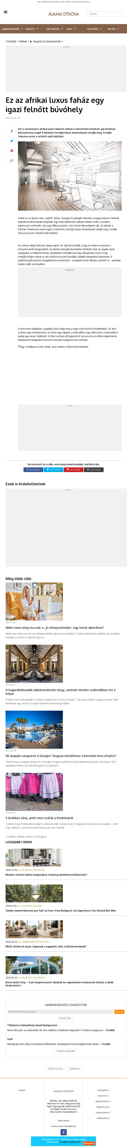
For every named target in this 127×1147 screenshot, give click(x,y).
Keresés (119, 1012)
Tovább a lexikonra (65, 1051)
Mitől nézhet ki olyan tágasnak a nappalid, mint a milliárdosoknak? (46, 946)
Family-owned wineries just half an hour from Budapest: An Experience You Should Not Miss (61, 910)
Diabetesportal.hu (103, 1101)
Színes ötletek (55, 1069)
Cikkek (23, 41)
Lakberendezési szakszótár (66, 1005)
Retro (111, 29)
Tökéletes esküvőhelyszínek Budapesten (32, 1025)
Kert (69, 29)
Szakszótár (65, 1018)
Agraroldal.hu (103, 1118)
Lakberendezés (10, 29)
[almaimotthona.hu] (63, 14)
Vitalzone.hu (103, 1096)
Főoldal (11, 41)
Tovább (110, 1030)
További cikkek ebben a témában (26, 836)
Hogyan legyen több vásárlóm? (63, 1126)
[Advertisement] (66, 69)
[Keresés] (118, 11)
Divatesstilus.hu (103, 1107)
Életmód (92, 29)
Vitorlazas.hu (103, 1090)
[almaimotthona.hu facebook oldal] (64, 1132)
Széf (10, 1039)
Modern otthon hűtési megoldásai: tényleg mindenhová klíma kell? (46, 874)
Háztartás (52, 29)
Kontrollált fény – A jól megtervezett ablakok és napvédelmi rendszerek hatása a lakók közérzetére (59, 984)
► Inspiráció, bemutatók (45, 41)
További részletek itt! (69, 1142)
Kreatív (30, 29)
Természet (74, 1069)
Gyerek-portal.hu (103, 1113)
